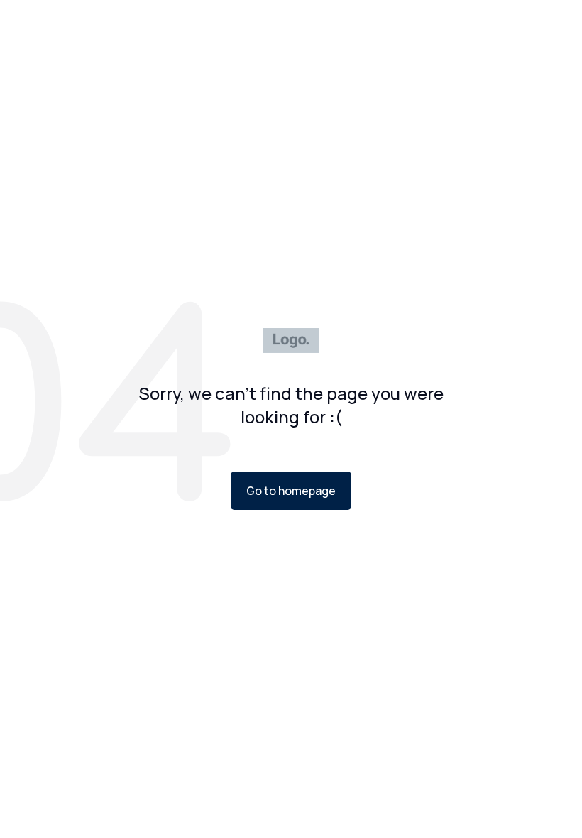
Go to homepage (291, 491)
